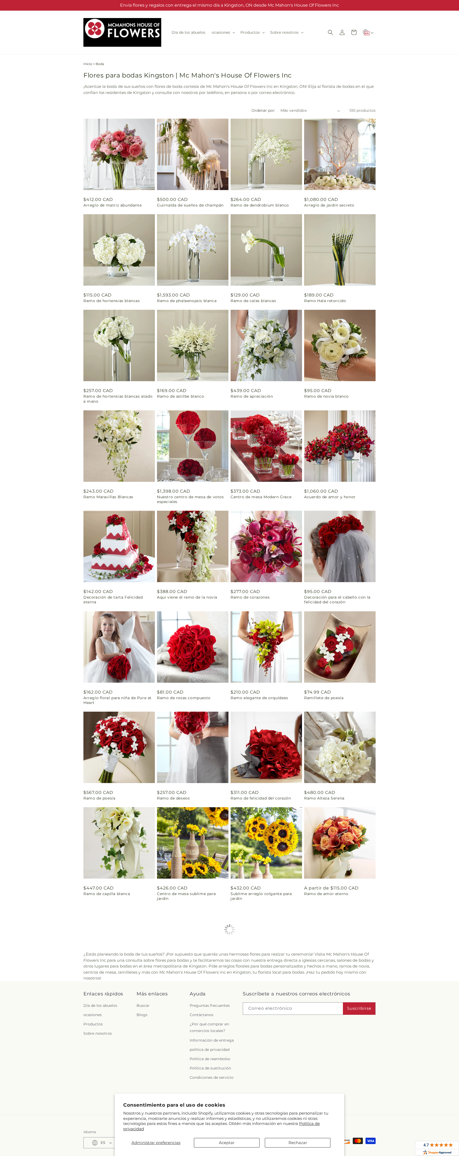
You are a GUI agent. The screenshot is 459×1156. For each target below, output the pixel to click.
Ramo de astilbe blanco (180, 396)
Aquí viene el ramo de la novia (187, 597)
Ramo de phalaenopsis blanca (186, 300)
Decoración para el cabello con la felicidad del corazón (337, 599)
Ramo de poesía (99, 798)
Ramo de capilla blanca (106, 893)
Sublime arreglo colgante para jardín (261, 896)
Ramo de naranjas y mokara (258, 994)
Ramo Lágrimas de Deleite (257, 1090)
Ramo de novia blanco (326, 396)
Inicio (87, 64)
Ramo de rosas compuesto (184, 697)
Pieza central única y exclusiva (334, 994)
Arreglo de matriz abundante (112, 205)
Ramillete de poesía (323, 697)
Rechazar (297, 1142)
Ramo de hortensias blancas (111, 300)
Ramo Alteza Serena (324, 798)
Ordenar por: (263, 110)
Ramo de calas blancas (253, 300)
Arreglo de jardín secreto (329, 205)
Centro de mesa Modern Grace (261, 497)
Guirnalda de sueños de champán (190, 205)
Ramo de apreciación (252, 396)
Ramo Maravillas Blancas (108, 497)
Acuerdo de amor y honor (330, 497)
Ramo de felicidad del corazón (261, 798)
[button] (223, 32)
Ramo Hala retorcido (325, 300)
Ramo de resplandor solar (330, 1090)
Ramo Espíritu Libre (177, 994)
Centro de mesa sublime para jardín (186, 896)
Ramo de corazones (250, 597)
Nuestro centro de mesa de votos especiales (190, 499)
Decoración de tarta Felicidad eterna (113, 599)
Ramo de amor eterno (326, 893)
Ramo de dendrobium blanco (260, 205)
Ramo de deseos (173, 798)
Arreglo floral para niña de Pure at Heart (117, 700)
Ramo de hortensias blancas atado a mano (117, 398)
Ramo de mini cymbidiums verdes (117, 994)
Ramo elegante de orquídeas (259, 697)
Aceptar (227, 1142)
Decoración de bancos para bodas (190, 1090)
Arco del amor (97, 1090)
